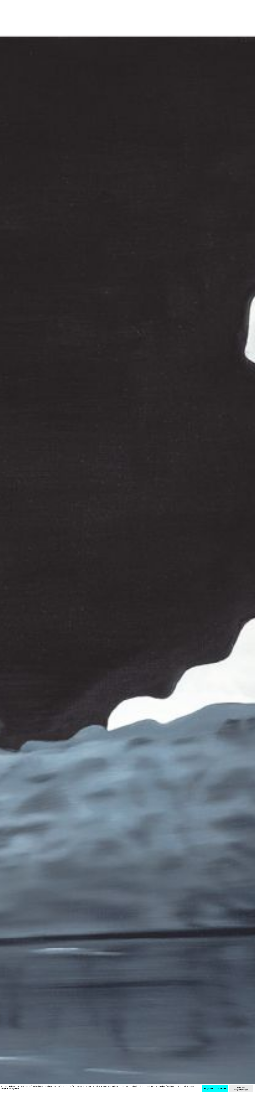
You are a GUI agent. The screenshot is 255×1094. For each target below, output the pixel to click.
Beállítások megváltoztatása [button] (241, 1088)
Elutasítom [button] (222, 1088)
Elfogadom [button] (208, 1088)
